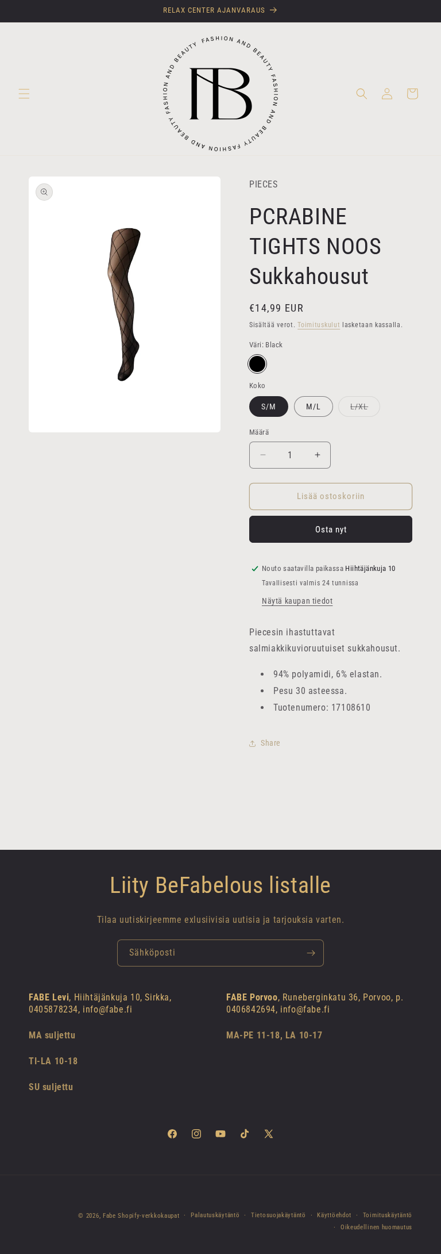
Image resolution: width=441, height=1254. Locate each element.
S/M (268, 406)
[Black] (257, 364)
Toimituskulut (318, 325)
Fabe (109, 1216)
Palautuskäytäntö (215, 1215)
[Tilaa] (310, 953)
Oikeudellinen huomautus (376, 1227)
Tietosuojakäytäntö (278, 1215)
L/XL (365, 409)
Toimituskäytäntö (387, 1215)
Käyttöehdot (334, 1215)
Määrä (259, 432)
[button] (24, 93)
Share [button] (271, 742)
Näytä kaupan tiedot (297, 600)
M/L (313, 406)
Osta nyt (331, 529)
